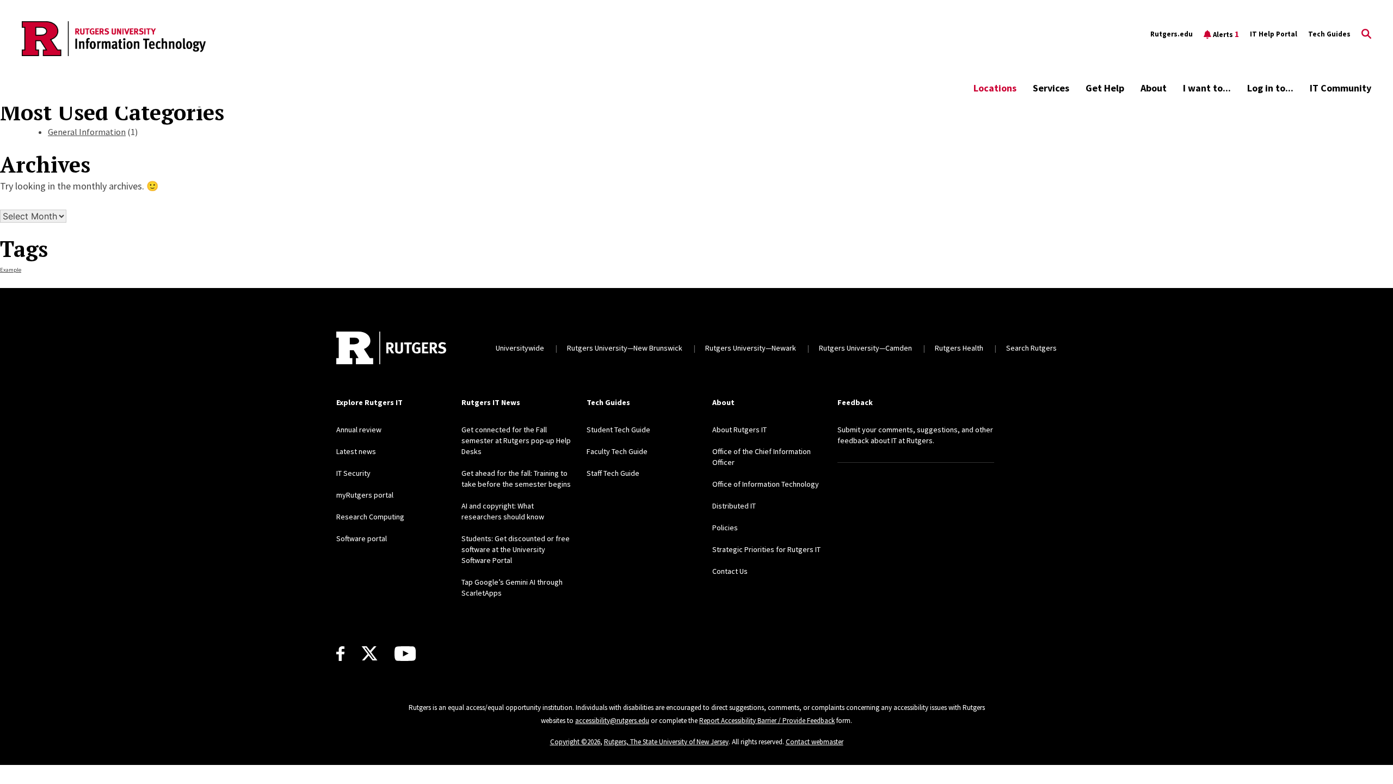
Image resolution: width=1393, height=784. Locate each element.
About (1154, 88)
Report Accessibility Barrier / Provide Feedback (767, 720)
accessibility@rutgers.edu (612, 720)
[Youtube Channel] (405, 653)
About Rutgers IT (739, 429)
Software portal (361, 538)
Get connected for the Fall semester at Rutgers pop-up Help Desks (516, 440)
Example (10, 269)
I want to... (1207, 88)
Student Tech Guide (618, 429)
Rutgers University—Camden (865, 348)
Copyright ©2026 (575, 741)
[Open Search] (1366, 34)
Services (1051, 88)
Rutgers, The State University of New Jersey (666, 741)
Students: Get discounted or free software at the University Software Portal (515, 549)
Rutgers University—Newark (750, 348)
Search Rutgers (1031, 348)
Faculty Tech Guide (617, 451)
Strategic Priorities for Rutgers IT (766, 549)
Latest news (356, 451)
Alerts (1226, 34)
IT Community (1340, 88)
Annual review (358, 429)
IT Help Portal (1273, 34)
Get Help (1105, 88)
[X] (369, 654)
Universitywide (520, 348)
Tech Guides (1329, 34)
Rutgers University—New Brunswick (624, 348)
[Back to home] (391, 348)
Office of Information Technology (765, 484)
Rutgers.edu (1171, 34)
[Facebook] (340, 653)
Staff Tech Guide (613, 473)
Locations (994, 88)
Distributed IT (734, 506)
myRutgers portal (364, 495)
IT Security (353, 473)
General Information (87, 131)
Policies (725, 527)
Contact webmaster (814, 741)
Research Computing (370, 517)
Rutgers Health (959, 348)
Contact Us (730, 571)
